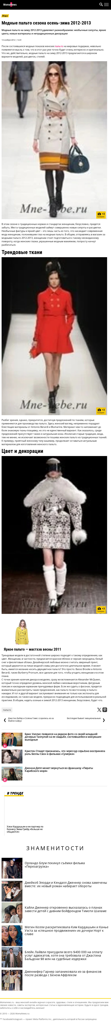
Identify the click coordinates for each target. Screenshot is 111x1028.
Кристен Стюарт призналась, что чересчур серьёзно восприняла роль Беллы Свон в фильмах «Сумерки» (65, 752)
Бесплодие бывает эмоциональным (86, 719)
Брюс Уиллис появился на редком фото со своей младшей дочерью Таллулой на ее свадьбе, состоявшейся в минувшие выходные (63, 736)
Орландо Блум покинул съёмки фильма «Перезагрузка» (55, 864)
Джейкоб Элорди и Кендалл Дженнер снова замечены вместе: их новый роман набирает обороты (66, 884)
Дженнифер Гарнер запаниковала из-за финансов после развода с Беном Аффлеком (63, 973)
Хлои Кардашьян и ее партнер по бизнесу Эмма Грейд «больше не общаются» (25, 829)
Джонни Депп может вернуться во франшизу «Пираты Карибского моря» (59, 769)
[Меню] (106, 4)
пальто (59, 46)
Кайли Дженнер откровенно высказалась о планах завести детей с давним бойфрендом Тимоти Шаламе (66, 909)
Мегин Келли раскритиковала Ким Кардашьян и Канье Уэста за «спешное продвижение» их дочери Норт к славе (66, 930)
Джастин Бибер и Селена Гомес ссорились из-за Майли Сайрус (28, 719)
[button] (100, 5)
